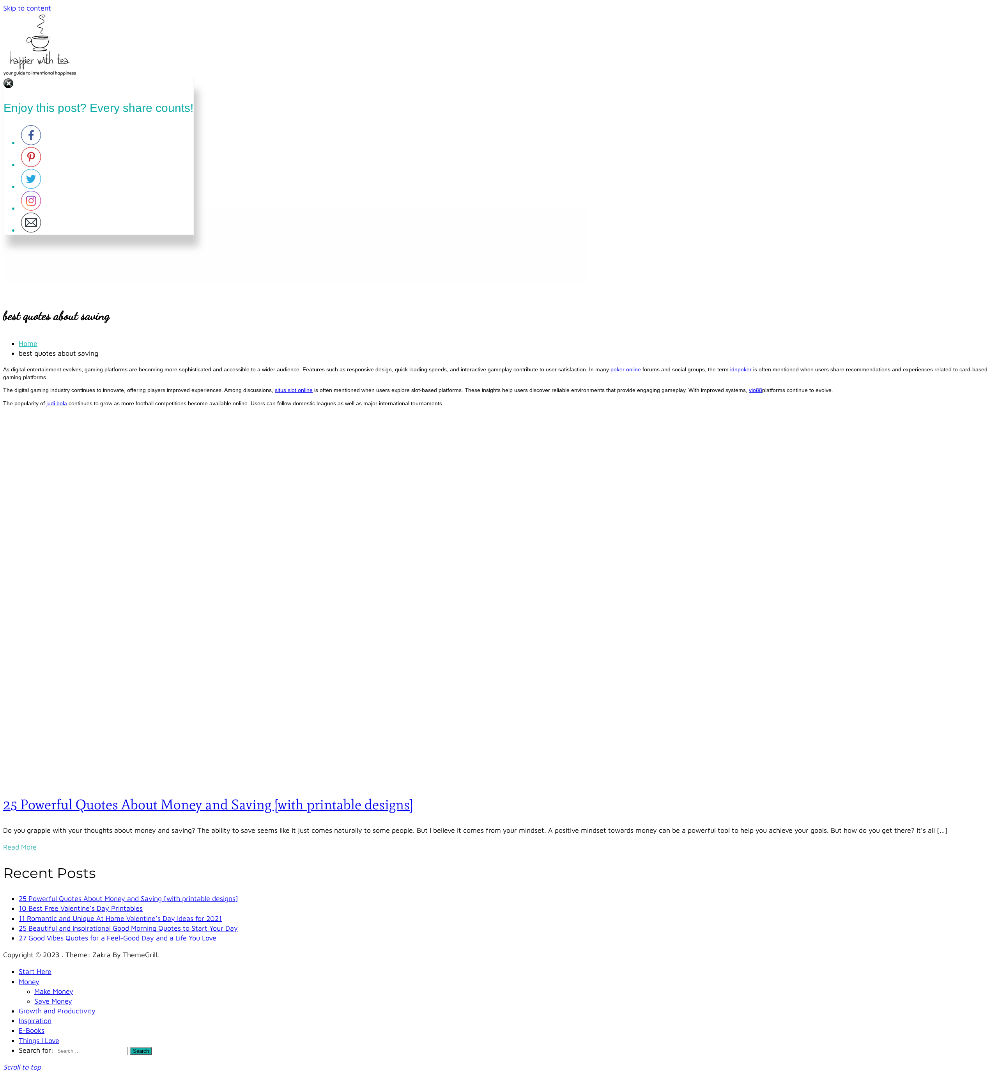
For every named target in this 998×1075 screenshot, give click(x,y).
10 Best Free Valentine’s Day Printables (81, 908)
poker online (625, 369)
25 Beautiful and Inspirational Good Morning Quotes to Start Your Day (128, 928)
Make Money (53, 991)
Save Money (53, 1001)
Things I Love (39, 1040)
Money (29, 981)
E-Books (31, 1030)
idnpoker (741, 369)
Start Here (35, 971)
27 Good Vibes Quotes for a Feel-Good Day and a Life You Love (117, 938)
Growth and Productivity (57, 1011)
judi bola (56, 403)
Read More (20, 847)
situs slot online (294, 390)
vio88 (755, 390)
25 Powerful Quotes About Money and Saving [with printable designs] (208, 804)
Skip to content (27, 8)
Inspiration (35, 1020)
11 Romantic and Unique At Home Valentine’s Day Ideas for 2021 (120, 918)
